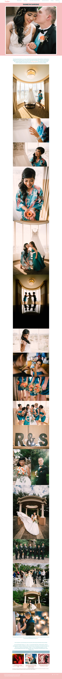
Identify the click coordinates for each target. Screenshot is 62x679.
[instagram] (52, 674)
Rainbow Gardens (34, 61)
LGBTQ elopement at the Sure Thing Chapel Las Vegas (44, 665)
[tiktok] (57, 674)
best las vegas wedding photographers (32, 668)
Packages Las (18, 669)
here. (37, 638)
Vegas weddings (33, 669)
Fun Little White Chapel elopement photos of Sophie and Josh (18, 666)
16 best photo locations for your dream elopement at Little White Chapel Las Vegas (31, 666)
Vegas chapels (28, 669)
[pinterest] (56, 674)
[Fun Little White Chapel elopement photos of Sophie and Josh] (18, 659)
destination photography (41, 668)
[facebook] (54, 674)
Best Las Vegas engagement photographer (20, 668)
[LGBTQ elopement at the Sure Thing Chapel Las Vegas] (44, 659)
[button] (59, 2)
